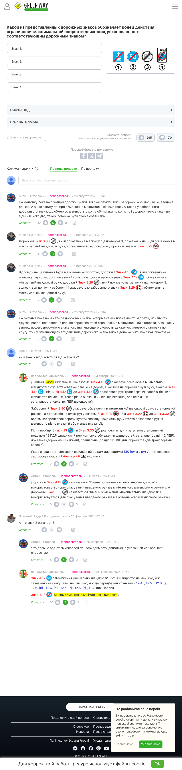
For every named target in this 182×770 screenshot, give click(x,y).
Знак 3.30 (43, 241)
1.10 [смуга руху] (137, 451)
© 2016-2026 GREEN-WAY (91, 756)
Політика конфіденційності (69, 740)
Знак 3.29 (145, 246)
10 (51, 602)
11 (39, 254)
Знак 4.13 (123, 272)
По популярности (63, 168)
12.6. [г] (66, 588)
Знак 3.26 (86, 282)
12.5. (149, 583)
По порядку (90, 168)
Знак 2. (16, 61)
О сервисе (81, 726)
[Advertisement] (91, 652)
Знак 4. (16, 87)
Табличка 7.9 (71, 456)
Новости (82, 731)
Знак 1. (16, 48)
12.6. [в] (52, 588)
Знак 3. (16, 74)
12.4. (139, 583)
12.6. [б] (37, 588)
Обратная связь (91, 707)
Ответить (25, 223)
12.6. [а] (162, 583)
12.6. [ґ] (80, 588)
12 (39, 223)
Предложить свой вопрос (70, 717)
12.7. (92, 588)
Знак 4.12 (130, 277)
